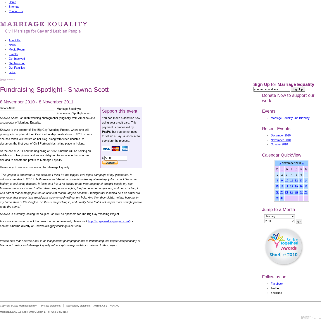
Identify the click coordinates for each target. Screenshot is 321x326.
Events (268, 111)
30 (281, 198)
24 (286, 192)
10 (286, 180)
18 (291, 186)
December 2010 (281, 135)
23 (281, 192)
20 (301, 186)
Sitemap (14, 6)
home (3, 79)
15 (277, 186)
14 (305, 180)
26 (296, 192)
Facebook (277, 283)
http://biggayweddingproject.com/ (109, 221)
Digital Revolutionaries (311, 317)
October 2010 (279, 144)
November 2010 (281, 140)
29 (277, 198)
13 (301, 180)
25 (291, 192)
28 (305, 192)
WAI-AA (114, 305)
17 (286, 186)
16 (281, 186)
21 (305, 186)
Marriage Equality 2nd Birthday (290, 118)
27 (301, 192)
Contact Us (16, 11)
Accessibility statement (78, 305)
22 (277, 192)
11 (291, 180)
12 (296, 180)
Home (12, 2)
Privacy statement (50, 305)
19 (296, 186)
